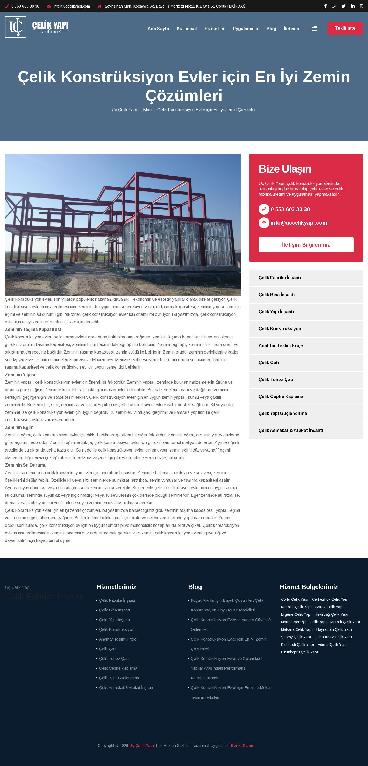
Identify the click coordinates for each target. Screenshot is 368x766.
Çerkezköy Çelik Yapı (330, 599)
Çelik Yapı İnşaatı (276, 311)
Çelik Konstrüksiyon (280, 328)
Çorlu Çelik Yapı (294, 599)
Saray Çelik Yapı (329, 607)
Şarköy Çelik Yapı (296, 637)
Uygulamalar (246, 28)
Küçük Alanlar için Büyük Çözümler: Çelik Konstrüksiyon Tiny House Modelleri (227, 605)
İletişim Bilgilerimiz (306, 245)
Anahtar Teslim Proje (281, 345)
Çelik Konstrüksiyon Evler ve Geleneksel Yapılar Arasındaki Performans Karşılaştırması (226, 668)
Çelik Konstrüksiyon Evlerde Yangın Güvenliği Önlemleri (231, 624)
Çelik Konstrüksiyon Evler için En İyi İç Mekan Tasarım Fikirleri (231, 692)
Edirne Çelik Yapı (332, 644)
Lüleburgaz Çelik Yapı (333, 637)
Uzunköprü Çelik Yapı (299, 652)
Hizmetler (214, 28)
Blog (271, 28)
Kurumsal (187, 28)
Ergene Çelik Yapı (296, 614)
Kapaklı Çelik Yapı (296, 607)
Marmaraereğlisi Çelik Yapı (304, 622)
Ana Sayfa (158, 28)
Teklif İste (345, 28)
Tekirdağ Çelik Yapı (331, 614)
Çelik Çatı (269, 362)
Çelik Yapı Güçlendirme (283, 413)
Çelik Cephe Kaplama (281, 396)
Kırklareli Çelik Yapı (297, 644)
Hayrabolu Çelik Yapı (334, 629)
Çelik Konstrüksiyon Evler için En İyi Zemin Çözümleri (206, 109)
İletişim (291, 28)
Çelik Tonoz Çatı (276, 379)
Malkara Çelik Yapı (297, 629)
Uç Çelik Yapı (124, 109)
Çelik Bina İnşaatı (277, 294)
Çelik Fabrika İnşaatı (280, 277)
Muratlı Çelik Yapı (345, 622)
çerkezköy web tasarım (250, 745)
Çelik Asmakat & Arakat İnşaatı (291, 430)
